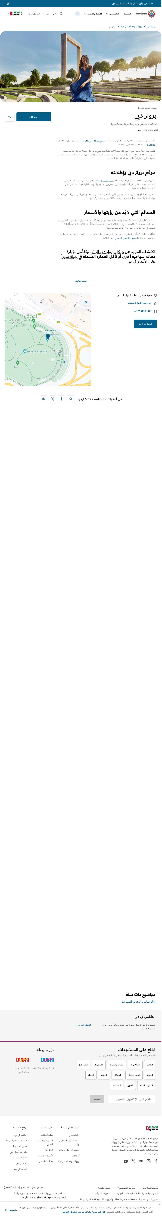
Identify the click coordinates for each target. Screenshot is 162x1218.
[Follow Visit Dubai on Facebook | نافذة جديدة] (156, 1161)
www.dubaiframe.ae (139, 303)
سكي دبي (146, 546)
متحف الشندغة (143, 953)
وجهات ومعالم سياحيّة (131, 26)
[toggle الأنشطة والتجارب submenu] (85, 13)
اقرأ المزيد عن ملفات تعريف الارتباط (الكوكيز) (83, 1212)
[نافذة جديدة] (70, 398)
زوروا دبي (151, 26)
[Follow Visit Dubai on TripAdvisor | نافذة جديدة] (141, 1161)
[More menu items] (77, 13)
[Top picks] (54, 14)
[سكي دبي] (81, 484)
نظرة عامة (81, 281)
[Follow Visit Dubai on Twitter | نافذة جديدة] (133, 1161)
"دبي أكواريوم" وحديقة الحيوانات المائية (128, 681)
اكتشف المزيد (85, 1025)
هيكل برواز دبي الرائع (107, 251)
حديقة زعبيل (149, 144)
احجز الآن (33, 117)
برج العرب (87, 141)
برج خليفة (98, 141)
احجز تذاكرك (145, 324)
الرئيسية (127, 14)
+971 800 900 (142, 311)
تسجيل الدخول (33, 14)
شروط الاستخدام (45, 1197)
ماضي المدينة (107, 181)
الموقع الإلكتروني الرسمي (126, 238)
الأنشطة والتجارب (94, 14)
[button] (11, 1209)
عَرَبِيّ (47, 14)
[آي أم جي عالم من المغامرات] (81, 755)
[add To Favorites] (9, 116)
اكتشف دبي (114, 14)
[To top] (14, 1185)
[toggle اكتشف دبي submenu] (107, 13)
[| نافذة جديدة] (148, 1161)
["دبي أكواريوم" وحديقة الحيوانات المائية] (81, 619)
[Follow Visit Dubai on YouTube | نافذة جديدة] (126, 1161)
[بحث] (61, 14)
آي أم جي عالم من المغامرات (134, 817)
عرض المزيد (144, 978)
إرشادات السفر (125, 3)
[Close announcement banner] (8, 3)
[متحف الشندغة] (81, 890)
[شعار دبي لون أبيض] (151, 1129)
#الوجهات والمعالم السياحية (138, 1001)
